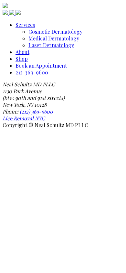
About (22, 52)
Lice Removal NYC (24, 118)
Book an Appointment (41, 65)
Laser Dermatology (51, 45)
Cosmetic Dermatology (55, 31)
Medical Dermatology (53, 38)
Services (25, 24)
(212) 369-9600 (36, 111)
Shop (22, 58)
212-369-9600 (32, 72)
